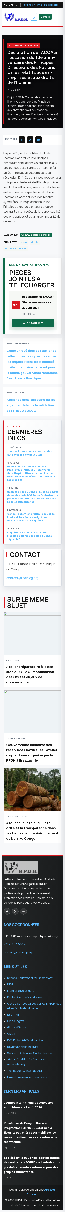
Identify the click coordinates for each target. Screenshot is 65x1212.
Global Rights (15, 1021)
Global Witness (17, 1027)
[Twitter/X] (15, 911)
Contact (45, 17)
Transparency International (24, 1071)
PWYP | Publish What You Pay (25, 1040)
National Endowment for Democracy (30, 978)
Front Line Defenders (20, 991)
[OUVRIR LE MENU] (57, 17)
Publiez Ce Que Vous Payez (24, 997)
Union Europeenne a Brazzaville (27, 1077)
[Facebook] (7, 911)
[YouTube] (23, 911)
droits (34, 242)
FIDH (10, 984)
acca (24, 242)
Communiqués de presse (23, 45)
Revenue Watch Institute (22, 1047)
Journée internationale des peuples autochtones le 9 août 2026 (42, 4)
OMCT (11, 1034)
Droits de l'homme (15, 248)
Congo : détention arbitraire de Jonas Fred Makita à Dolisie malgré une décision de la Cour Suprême (31, 517)
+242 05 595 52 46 (16, 944)
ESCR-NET (14, 1015)
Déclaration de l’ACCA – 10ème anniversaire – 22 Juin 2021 (38, 302)
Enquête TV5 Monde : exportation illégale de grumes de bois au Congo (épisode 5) (29, 536)
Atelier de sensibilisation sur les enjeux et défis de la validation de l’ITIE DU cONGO (31, 405)
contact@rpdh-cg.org (22, 578)
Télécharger (35, 323)
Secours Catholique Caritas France (29, 1053)
